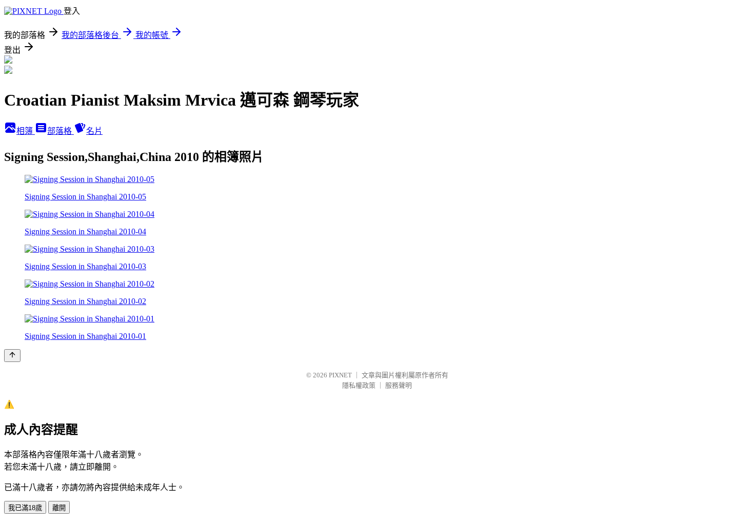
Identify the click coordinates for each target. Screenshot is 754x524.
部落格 (60, 131)
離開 (59, 508)
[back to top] (12, 355)
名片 (94, 131)
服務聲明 (398, 385)
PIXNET (340, 375)
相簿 (25, 131)
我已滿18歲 (25, 508)
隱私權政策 (358, 385)
